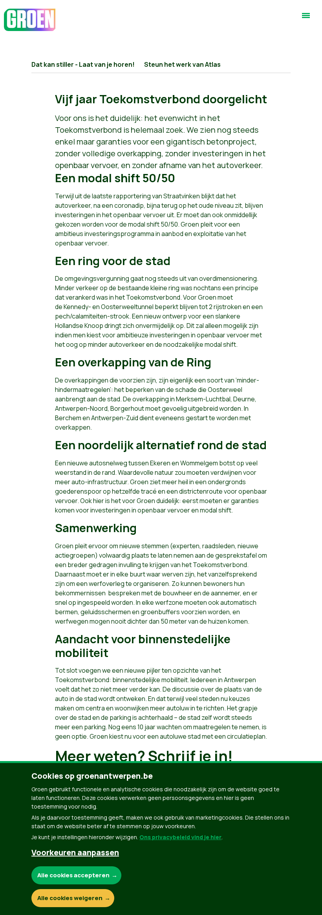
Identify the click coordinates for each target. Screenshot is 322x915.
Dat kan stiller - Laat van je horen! (83, 64)
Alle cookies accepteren (73, 875)
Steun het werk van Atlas (182, 64)
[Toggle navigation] (306, 19)
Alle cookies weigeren (69, 898)
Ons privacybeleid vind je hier (180, 837)
